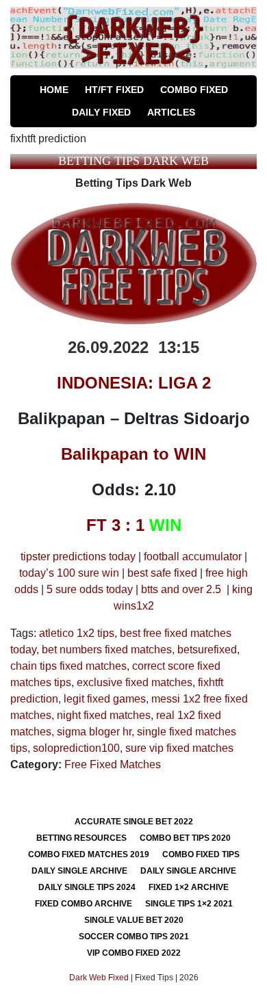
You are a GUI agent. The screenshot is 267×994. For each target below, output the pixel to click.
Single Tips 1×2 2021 (189, 903)
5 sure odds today (90, 589)
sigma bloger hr (94, 731)
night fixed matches (104, 715)
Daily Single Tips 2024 (87, 887)
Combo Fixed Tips (201, 854)
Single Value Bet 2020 (133, 920)
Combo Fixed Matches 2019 (88, 854)
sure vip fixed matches (179, 748)
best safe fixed (162, 573)
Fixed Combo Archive (83, 903)
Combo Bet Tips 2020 (185, 838)
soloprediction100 (76, 748)
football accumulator (193, 556)
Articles (171, 112)
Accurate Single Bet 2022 (134, 821)
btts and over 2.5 (181, 589)
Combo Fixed (194, 89)
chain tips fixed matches (68, 666)
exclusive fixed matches (134, 682)
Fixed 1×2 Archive (189, 887)
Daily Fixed (101, 112)
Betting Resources (81, 838)
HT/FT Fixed (114, 89)
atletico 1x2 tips (76, 633)
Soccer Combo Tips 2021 (134, 936)
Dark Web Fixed (99, 977)
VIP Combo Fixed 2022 (134, 953)
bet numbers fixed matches (107, 649)
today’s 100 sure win (69, 573)
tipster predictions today (78, 556)
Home (54, 89)
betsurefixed (207, 649)
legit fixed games (105, 699)
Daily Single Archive (79, 871)
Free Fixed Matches (112, 764)
